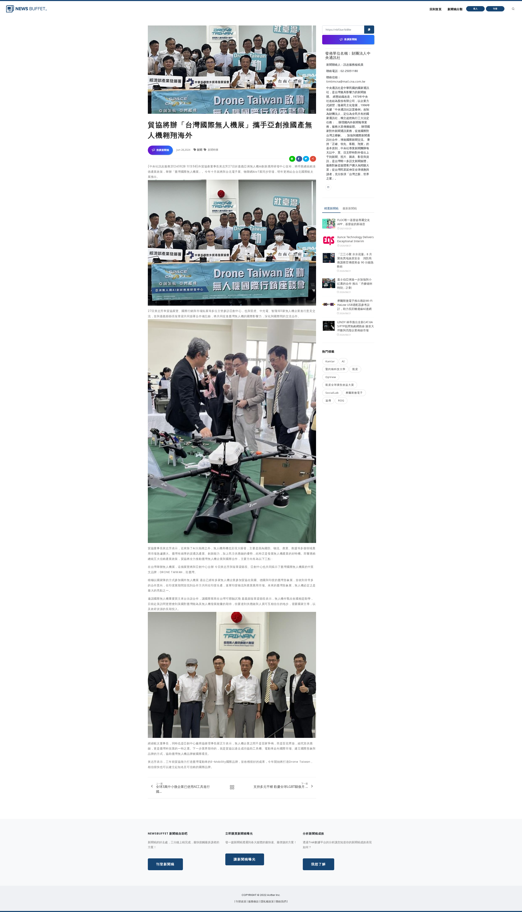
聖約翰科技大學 (335, 369)
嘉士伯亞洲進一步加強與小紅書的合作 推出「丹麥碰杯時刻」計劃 (354, 283)
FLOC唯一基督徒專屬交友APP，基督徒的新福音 (353, 222)
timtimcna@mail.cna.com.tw (345, 81)
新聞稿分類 (455, 9)
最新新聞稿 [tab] (350, 208)
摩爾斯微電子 (354, 393)
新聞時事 (212, 149)
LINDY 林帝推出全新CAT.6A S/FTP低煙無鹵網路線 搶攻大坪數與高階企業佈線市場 (355, 326)
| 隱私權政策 (266, 901)
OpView (330, 377)
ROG (341, 400)
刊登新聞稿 (165, 864)
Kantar (330, 361)
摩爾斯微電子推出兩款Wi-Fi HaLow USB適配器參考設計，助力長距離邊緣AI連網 (355, 305)
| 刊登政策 (240, 901)
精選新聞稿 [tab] (331, 208)
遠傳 (328, 400)
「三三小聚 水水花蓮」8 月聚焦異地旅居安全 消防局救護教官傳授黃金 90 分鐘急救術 (355, 260)
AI (343, 361)
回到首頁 (435, 9)
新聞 (200, 149)
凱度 (355, 369)
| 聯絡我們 (280, 901)
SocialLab (332, 393)
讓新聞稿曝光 (245, 859)
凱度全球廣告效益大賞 (339, 385)
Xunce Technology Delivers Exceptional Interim (355, 239)
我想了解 (318, 864)
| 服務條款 (253, 901)
